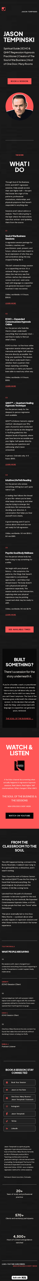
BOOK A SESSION (19, 81)
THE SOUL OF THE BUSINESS (18, 718)
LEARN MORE (10, 303)
